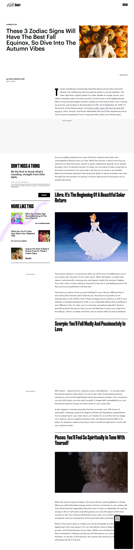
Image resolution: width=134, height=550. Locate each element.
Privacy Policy (14, 186)
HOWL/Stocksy (124, 74)
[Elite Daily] (13, 5)
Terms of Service (43, 185)
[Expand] (116, 517)
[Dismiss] (130, 517)
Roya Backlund (16, 79)
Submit (44, 195)
